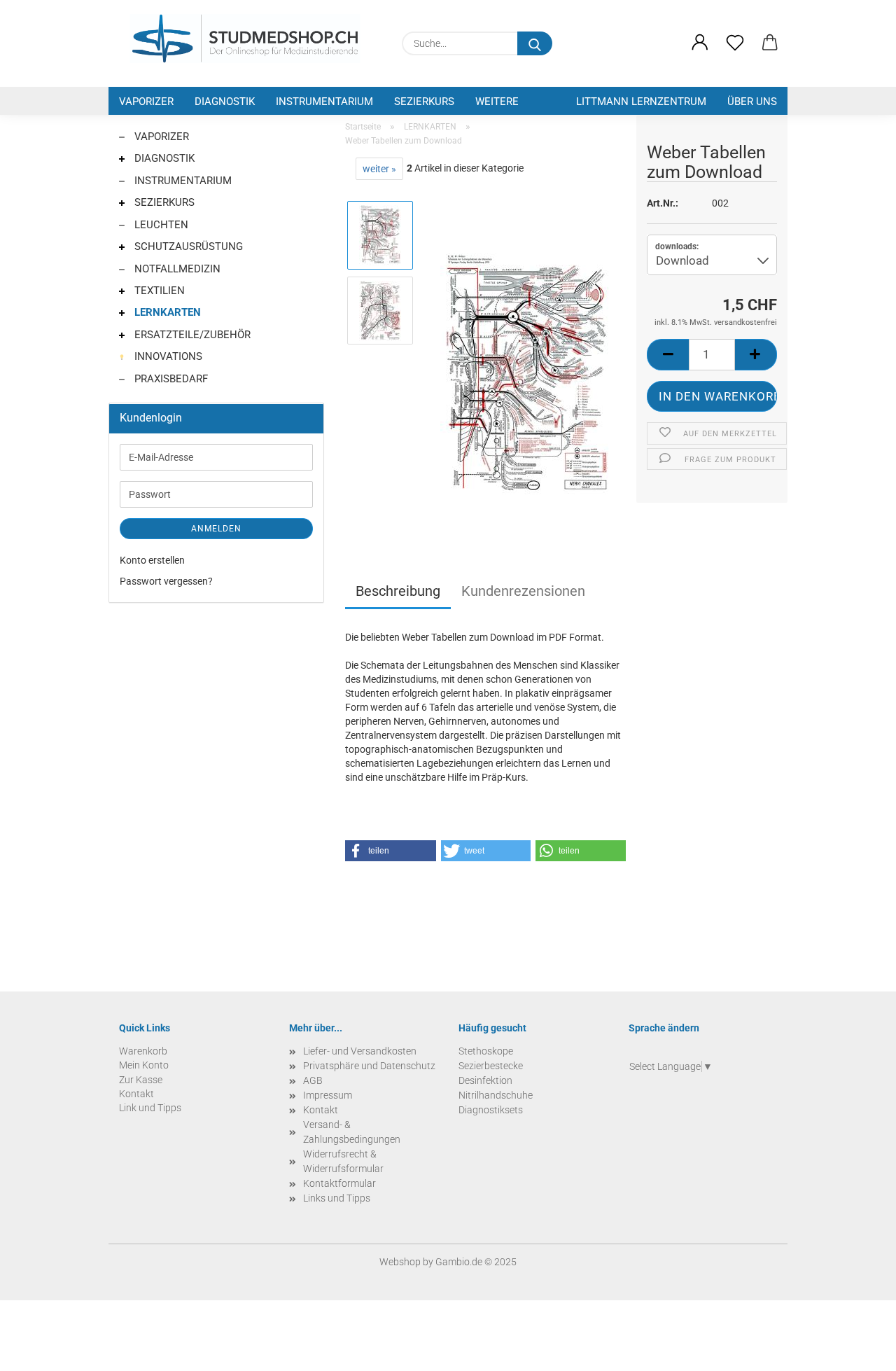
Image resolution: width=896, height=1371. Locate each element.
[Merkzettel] (735, 43)
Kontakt (320, 1109)
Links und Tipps (336, 1198)
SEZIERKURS (424, 101)
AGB (313, 1080)
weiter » (379, 168)
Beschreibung (398, 591)
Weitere (497, 101)
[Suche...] (534, 43)
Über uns (752, 101)
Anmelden (216, 529)
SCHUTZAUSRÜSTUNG (187, 246)
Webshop (400, 1261)
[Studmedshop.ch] (245, 38)
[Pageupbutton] (857, 1349)
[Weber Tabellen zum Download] (526, 375)
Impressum (327, 1095)
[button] (700, 43)
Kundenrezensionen (523, 591)
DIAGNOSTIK (225, 101)
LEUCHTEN (160, 224)
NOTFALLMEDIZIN (176, 269)
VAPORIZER (146, 101)
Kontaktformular (339, 1183)
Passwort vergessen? (166, 581)
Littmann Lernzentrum (641, 101)
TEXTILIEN (158, 290)
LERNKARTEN (166, 312)
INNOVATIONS (167, 356)
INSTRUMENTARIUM (324, 101)
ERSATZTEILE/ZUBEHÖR (191, 334)
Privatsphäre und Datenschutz (369, 1065)
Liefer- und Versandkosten (359, 1051)
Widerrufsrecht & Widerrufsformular (343, 1161)
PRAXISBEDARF (170, 379)
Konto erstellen (152, 560)
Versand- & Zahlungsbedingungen (351, 1132)
